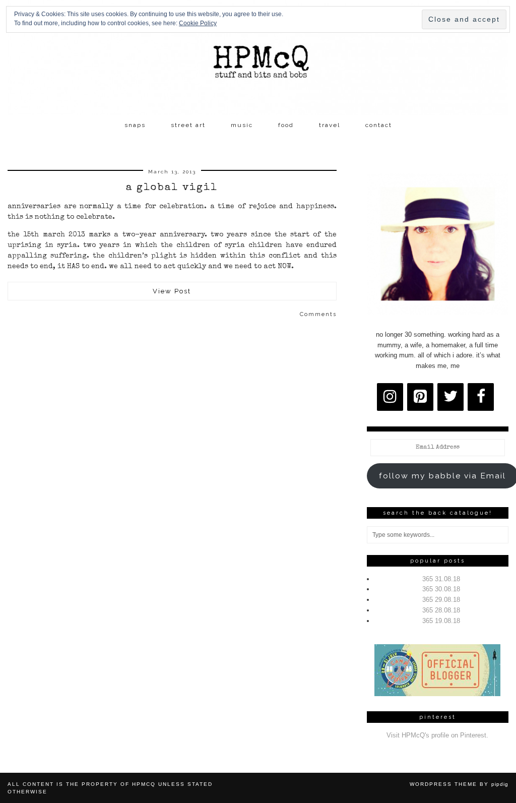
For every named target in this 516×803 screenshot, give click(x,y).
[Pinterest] (420, 397)
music (242, 125)
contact (378, 125)
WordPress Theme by (459, 784)
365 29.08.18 (441, 599)
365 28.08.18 (441, 610)
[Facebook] (481, 397)
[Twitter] (450, 397)
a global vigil (172, 188)
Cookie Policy (198, 23)
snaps (135, 125)
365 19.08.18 (441, 621)
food (286, 125)
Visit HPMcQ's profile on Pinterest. (437, 735)
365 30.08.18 (441, 589)
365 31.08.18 (441, 579)
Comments (318, 314)
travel (329, 125)
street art (188, 125)
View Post (172, 291)
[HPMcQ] (258, 57)
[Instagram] (390, 397)
